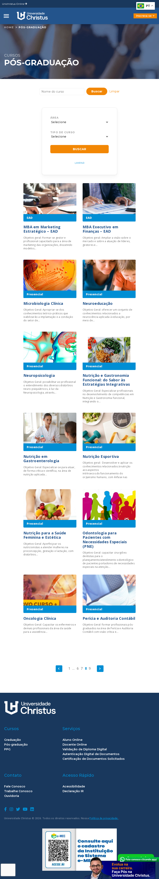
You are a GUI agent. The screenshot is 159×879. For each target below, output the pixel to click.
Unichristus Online (13, 3)
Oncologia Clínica (39, 618)
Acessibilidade (74, 786)
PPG (7, 749)
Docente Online (75, 744)
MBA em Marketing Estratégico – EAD (41, 229)
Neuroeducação (98, 303)
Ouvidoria (11, 796)
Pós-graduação (33, 27)
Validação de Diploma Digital (85, 749)
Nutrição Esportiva (101, 456)
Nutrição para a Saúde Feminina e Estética (44, 535)
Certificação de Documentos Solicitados (94, 759)
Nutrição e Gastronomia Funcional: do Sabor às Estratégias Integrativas (106, 380)
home (9, 27)
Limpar (114, 91)
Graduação (12, 740)
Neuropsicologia (39, 375)
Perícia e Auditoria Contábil (109, 618)
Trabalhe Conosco (18, 791)
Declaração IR (73, 791)
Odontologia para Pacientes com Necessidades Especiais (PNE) (105, 539)
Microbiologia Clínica (43, 303)
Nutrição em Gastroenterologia (41, 458)
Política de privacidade (103, 818)
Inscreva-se (144, 15)
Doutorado (138, 19)
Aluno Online (72, 740)
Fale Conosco (14, 786)
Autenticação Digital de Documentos (91, 754)
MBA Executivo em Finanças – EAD (100, 229)
